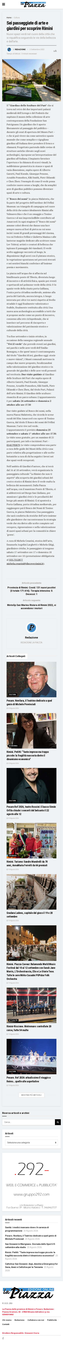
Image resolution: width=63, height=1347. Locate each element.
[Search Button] (58, 1122)
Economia (13, 746)
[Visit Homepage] (33, 4)
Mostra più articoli (31, 1095)
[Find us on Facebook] (3, 1338)
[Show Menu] (3, 4)
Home (9, 18)
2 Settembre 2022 (37, 49)
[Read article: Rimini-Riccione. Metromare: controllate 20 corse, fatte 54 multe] (31, 1005)
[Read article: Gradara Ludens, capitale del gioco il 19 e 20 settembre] (31, 892)
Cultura (17, 18)
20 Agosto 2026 (13, 708)
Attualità (13, 1020)
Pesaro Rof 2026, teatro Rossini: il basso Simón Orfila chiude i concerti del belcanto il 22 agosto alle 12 (31, 810)
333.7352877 (16, 559)
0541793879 (13, 445)
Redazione (20, 49)
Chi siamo (6, 1320)
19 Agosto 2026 (13, 869)
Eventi (12, 958)
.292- (11, 1303)
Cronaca (13, 855)
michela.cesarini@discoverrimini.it (25, 563)
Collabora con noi (36, 1320)
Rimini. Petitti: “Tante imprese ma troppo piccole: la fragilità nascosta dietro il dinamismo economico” (28, 755)
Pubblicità (52, 1320)
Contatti (5, 1324)
